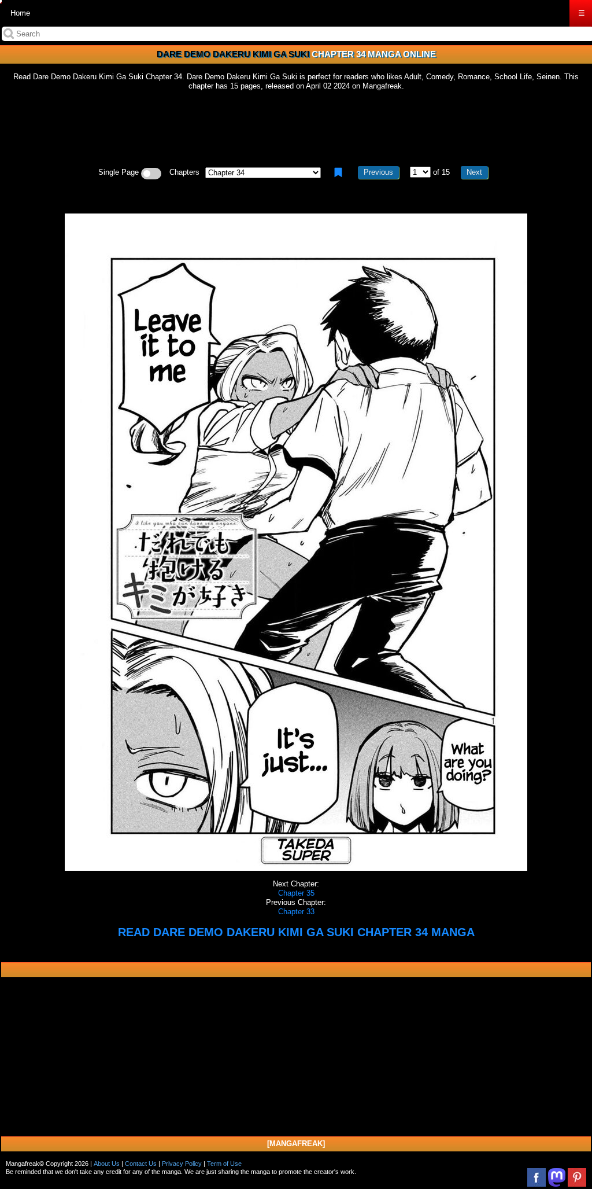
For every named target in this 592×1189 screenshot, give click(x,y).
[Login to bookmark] (338, 172)
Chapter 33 (296, 911)
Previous (378, 172)
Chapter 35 (296, 893)
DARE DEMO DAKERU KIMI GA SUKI (233, 54)
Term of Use (224, 1163)
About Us (107, 1163)
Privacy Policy (182, 1163)
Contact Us (141, 1163)
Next (474, 172)
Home (20, 13)
